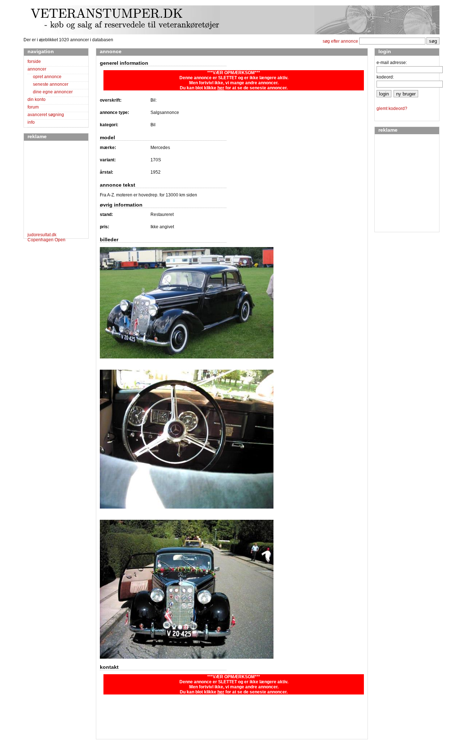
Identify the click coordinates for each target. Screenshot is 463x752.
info (31, 122)
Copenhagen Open (46, 239)
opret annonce (47, 76)
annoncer (36, 69)
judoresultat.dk (41, 234)
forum (33, 107)
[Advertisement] (49, 187)
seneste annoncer (50, 84)
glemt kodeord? (392, 108)
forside (34, 61)
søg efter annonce (340, 41)
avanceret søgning (45, 114)
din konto (36, 99)
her (220, 87)
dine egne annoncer (53, 91)
